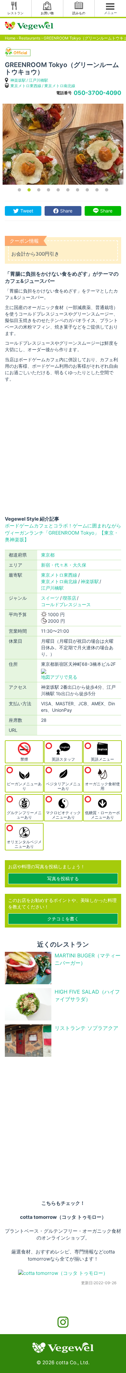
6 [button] (67, 189)
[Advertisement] (63, 449)
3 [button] (38, 189)
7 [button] (77, 189)
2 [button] (29, 189)
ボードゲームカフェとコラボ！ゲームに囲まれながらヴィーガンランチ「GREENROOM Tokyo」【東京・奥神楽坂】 (63, 533)
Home (10, 38)
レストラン (15, 13)
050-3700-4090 (97, 92)
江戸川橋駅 (38, 80)
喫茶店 (69, 598)
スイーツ (50, 598)
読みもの (78, 13)
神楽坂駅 (18, 80)
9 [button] (97, 189)
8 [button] (87, 189)
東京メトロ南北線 (59, 85)
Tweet (26, 210)
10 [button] (106, 189)
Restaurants (29, 38)
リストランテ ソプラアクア (86, 1028)
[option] (63, 144)
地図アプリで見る (59, 677)
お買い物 (47, 13)
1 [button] (19, 189)
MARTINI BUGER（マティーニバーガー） (88, 959)
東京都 (48, 555)
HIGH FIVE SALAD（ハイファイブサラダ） (87, 995)
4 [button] (48, 189)
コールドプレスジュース (66, 604)
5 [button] (58, 189)
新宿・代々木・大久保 (63, 565)
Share (66, 210)
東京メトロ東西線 (25, 85)
